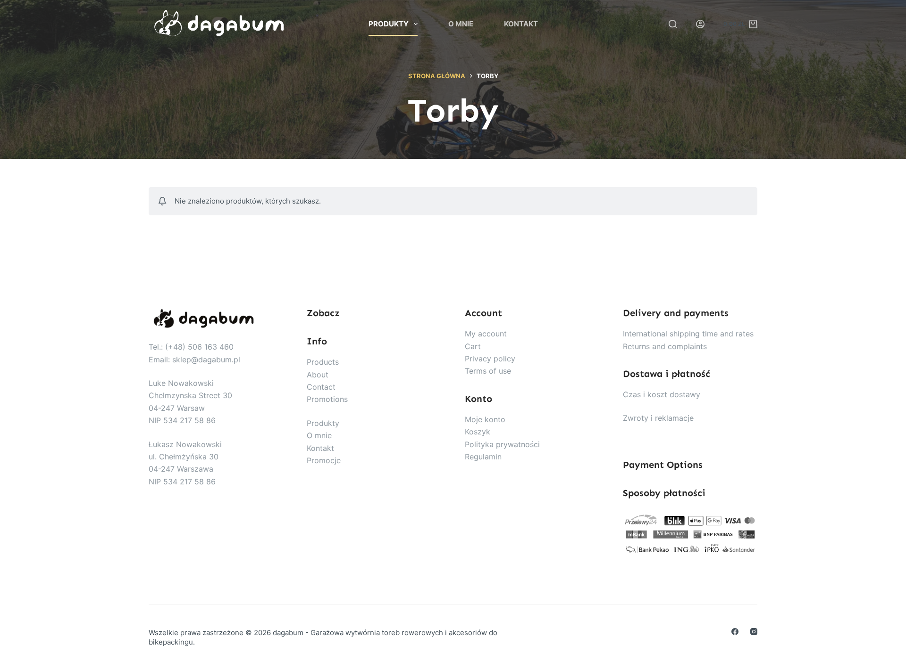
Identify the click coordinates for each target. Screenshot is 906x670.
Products (323, 362)
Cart (473, 346)
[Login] (700, 24)
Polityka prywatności (502, 444)
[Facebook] (734, 631)
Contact (321, 387)
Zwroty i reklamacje (658, 418)
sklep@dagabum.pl (206, 359)
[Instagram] (753, 631)
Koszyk (477, 431)
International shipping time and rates (688, 333)
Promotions (327, 399)
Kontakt (521, 23)
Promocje (324, 460)
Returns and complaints (665, 346)
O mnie (460, 23)
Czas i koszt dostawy (661, 394)
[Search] (673, 24)
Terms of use (488, 371)
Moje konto (485, 419)
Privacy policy (490, 358)
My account (486, 333)
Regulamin (483, 456)
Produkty (389, 23)
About (317, 374)
